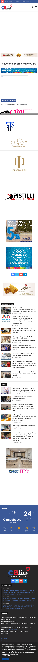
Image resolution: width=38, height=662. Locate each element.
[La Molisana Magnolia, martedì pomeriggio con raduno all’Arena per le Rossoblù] (6, 347)
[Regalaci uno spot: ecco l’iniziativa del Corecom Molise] (6, 427)
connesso (11, 104)
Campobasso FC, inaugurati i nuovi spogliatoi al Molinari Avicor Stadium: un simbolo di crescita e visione (23, 390)
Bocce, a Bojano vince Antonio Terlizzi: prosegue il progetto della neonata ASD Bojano (24, 373)
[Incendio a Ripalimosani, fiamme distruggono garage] (6, 399)
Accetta (5, 659)
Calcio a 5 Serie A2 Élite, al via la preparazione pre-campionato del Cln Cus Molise (23, 330)
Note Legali (4, 641)
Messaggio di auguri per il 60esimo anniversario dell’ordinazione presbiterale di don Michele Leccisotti (23, 338)
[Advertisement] (19, 32)
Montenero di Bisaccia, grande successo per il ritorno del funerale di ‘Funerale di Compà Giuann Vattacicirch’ (24, 309)
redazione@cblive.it (11, 629)
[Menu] (36, 8)
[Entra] (33, 8)
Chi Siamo (4, 638)
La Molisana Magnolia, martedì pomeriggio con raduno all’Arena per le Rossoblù (24, 347)
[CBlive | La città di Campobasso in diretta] (6, 7)
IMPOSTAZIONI (6, 656)
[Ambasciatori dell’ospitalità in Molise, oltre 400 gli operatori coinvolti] (6, 356)
